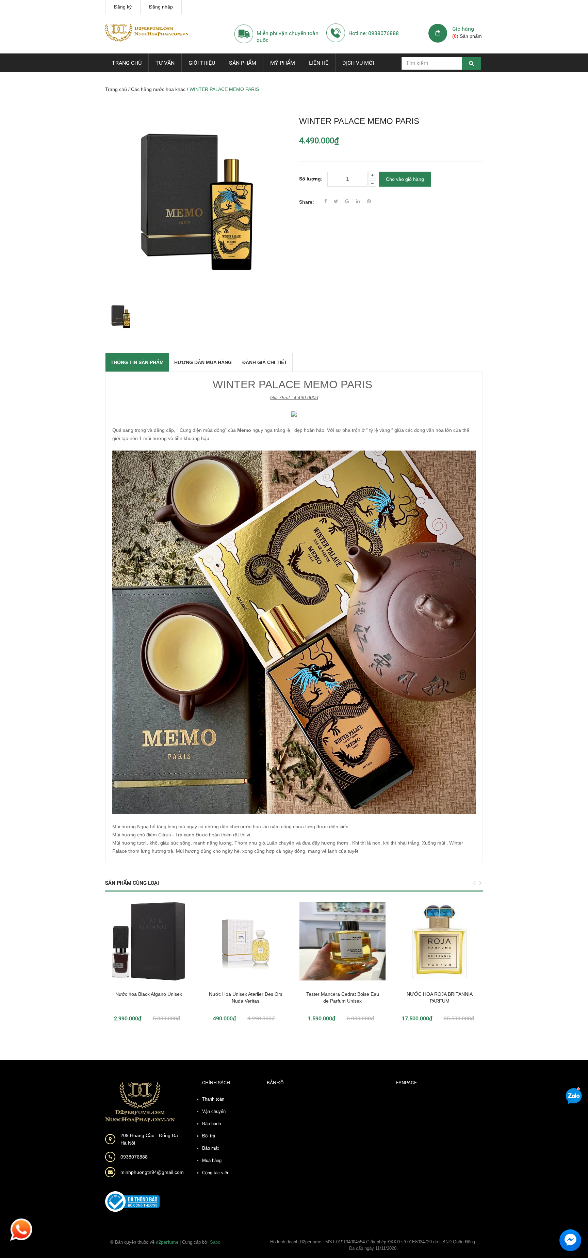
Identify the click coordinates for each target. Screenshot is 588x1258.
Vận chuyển (214, 1111)
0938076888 (134, 1157)
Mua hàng (212, 1160)
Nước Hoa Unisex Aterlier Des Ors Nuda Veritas (245, 997)
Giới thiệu (202, 63)
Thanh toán (213, 1099)
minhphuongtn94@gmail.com (152, 1172)
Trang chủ (127, 63)
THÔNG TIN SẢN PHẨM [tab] (137, 362)
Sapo (215, 1242)
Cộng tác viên (215, 1172)
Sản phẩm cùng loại (132, 883)
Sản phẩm (242, 63)
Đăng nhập (161, 7)
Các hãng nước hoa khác (158, 89)
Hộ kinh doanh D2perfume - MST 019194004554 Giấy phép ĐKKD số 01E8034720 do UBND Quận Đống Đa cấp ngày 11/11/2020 (372, 1245)
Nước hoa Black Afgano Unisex (148, 994)
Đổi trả (208, 1135)
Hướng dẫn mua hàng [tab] (203, 362)
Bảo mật (210, 1148)
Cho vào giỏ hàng (405, 179)
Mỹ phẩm (282, 63)
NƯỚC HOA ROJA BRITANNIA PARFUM (440, 997)
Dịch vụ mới (358, 63)
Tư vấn (165, 63)
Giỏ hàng (463, 29)
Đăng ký (123, 7)
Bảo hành (211, 1123)
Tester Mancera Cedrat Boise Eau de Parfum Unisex (342, 997)
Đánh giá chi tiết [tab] (264, 362)
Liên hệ (318, 63)
